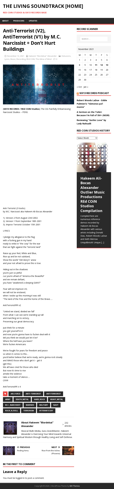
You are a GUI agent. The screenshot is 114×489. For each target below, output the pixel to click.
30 (98, 156)
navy (55, 405)
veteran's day (46, 410)
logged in (20, 478)
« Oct (79, 86)
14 (98, 149)
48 (106, 163)
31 (102, 156)
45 (94, 163)
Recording (21, 59)
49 (90, 167)
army (7, 399)
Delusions (66, 56)
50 (94, 167)
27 (86, 156)
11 (96, 65)
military (43, 405)
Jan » (86, 86)
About (5, 21)
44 (90, 163)
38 (98, 160)
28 (90, 156)
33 (78, 160)
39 (102, 160)
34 (82, 160)
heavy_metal (56, 399)
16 (106, 149)
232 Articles (68, 424)
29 (94, 156)
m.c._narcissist (12, 405)
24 (106, 153)
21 (94, 153)
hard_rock (39, 399)
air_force (15, 393)
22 (98, 153)
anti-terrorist (33, 393)
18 (82, 153)
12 (101, 65)
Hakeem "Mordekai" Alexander (42, 56)
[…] (102, 242)
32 (106, 156)
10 (82, 149)
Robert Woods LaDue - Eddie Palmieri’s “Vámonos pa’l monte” (92, 103)
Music (13, 59)
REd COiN (30, 59)
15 (102, 149)
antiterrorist (53, 393)
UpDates (33, 21)
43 (86, 163)
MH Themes (75, 486)
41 (78, 163)
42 (82, 163)
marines (30, 405)
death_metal (22, 399)
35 (86, 160)
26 (82, 156)
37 (94, 160)
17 (78, 153)
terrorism (28, 410)
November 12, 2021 (15, 56)
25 (78, 156)
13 (107, 65)
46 (98, 163)
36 (90, 160)
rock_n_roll (11, 410)
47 (102, 163)
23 (102, 153)
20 (90, 153)
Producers (18, 21)
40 (106, 160)
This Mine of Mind (44, 59)
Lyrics (7, 59)
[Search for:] (94, 38)
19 (86, 153)
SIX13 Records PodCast (94, 93)
